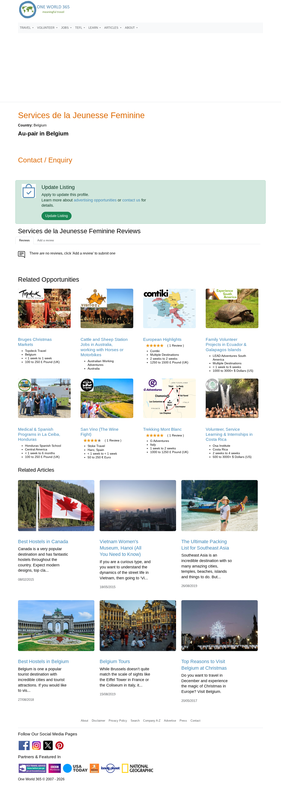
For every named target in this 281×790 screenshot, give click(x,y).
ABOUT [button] (130, 27)
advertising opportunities (95, 200)
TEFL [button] (79, 27)
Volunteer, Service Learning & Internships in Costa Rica (229, 434)
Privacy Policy (118, 720)
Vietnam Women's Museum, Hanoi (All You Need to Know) (120, 548)
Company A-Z (151, 720)
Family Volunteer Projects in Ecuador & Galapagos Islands (226, 344)
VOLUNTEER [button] (46, 27)
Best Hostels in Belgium (43, 661)
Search (135, 720)
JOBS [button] (65, 27)
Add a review (45, 240)
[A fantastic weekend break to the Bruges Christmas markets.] (44, 310)
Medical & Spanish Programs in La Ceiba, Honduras (39, 434)
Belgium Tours (115, 661)
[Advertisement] (140, 65)
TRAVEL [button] (26, 27)
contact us (131, 200)
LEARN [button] (93, 27)
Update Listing (56, 216)
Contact (195, 720)
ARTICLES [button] (111, 27)
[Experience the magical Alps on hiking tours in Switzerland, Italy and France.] (169, 400)
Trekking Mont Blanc (162, 429)
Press (183, 720)
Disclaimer (98, 720)
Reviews (24, 240)
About (84, 720)
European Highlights (162, 339)
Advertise (170, 720)
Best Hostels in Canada (43, 541)
